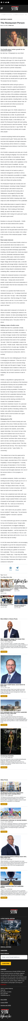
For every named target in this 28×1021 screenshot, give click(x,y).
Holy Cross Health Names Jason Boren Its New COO (13, 685)
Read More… (4, 984)
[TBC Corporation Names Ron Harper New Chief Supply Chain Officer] (11, 629)
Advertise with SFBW (6, 1005)
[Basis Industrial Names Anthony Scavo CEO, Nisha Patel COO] (11, 845)
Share (17, 570)
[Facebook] (1, 2)
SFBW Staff (11, 25)
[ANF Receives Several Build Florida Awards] (7, 599)
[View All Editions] (11, 933)
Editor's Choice (6, 19)
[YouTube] (8, 2)
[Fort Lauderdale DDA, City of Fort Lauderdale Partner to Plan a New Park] (11, 706)
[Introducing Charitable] (11, 741)
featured (5, 574)
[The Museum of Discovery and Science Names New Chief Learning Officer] (11, 787)
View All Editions (6, 947)
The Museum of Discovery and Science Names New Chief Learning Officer (12, 793)
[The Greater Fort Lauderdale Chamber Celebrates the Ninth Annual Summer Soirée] (7, 583)
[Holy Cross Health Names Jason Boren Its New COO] (11, 669)
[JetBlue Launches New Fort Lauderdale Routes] (11, 879)
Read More (4, 651)
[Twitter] (6, 2)
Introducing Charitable (7, 756)
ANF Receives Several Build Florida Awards (7, 605)
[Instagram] (4, 2)
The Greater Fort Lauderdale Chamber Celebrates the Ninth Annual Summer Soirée (7, 590)
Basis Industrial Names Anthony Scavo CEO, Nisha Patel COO (14, 857)
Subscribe (5, 963)
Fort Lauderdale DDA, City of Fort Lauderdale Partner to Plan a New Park (14, 713)
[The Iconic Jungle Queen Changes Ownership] (20, 600)
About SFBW (4, 999)
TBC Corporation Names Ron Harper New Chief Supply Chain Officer (13, 639)
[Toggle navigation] (1, 8)
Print (10, 570)
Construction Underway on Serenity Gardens (14, 820)
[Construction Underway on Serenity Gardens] (11, 814)
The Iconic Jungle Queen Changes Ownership (20, 606)
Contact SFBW (4, 1002)
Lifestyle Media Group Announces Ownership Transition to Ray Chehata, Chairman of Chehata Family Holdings (20, 587)
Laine (9, 687)
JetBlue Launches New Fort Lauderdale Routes (12, 887)
